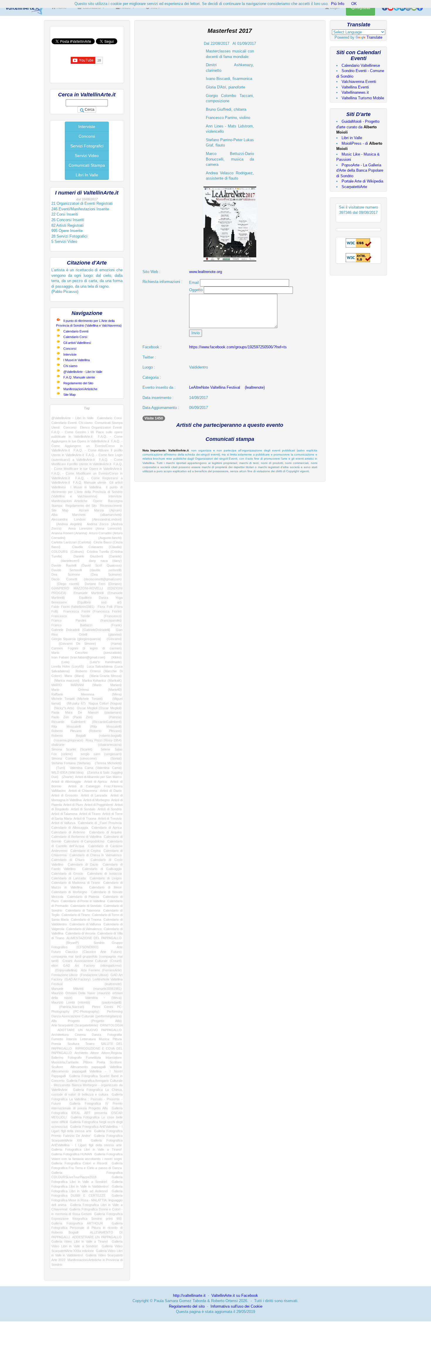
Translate (374, 37)
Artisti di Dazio (111, 790)
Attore (94, 1053)
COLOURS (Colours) (67, 551)
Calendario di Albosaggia (69, 827)
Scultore (57, 1067)
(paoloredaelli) (109, 1002)
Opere (97, 501)
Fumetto (57, 1039)
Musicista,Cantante (65, 1062)
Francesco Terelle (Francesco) (86, 616)
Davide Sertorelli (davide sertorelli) (86, 570)
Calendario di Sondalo (85, 906)
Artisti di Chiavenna (83, 790)
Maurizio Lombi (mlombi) (70, 1002)
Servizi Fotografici (86, 146)
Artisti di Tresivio (110, 818)
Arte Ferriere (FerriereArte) (101, 970)
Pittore (87, 1062)
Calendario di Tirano (76, 915)
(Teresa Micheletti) (107, 763)
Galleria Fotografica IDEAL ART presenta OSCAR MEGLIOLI (87, 1112)
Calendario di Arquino (105, 832)
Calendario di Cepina (85, 850)
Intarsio (71, 1039)
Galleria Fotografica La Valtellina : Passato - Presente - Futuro (87, 1099)
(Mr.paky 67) (75, 703)
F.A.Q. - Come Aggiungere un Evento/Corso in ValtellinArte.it (87, 445)
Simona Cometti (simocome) (74, 758)
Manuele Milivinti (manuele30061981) (86, 988)
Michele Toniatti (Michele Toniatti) (77, 698)
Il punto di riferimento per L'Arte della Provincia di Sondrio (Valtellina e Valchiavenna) (87, 491)
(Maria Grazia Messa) (104, 676)
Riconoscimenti (111, 505)
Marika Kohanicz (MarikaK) (102, 680)
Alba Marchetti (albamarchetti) (86, 514)
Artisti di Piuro (73, 804)
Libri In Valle (87, 175)
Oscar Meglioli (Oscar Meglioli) (99, 708)
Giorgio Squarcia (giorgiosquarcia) (76, 639)
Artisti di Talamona (64, 814)
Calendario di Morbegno (69, 892)
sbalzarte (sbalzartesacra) (86, 744)
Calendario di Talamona (82, 910)
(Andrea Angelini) (66, 524)
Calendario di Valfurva (85, 924)
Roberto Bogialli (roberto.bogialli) (86, 735)
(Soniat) (112, 758)
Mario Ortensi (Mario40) (86, 689)
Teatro (89, 1043)
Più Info (337, 3)
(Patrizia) (111, 717)
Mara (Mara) (74, 676)
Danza (96, 1034)
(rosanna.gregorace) (67, 740)
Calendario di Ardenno (68, 832)
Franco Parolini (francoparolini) (86, 620)
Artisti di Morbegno (96, 800)
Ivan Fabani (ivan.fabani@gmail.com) (78, 657)
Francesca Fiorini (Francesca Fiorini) (92, 611)
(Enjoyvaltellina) (64, 970)
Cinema (80, 1034)
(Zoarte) (67, 777)
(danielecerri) (65, 560)
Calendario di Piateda (83, 896)
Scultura (73, 1043)
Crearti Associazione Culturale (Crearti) (92, 961)
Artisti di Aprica (95, 781)
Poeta (101, 1062)
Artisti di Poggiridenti (98, 804)
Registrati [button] (362, 8)
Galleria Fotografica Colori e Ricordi (79, 1163)
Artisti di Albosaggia (66, 781)
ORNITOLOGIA (111, 1025)
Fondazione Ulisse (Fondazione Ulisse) (79, 975)
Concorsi (87, 136)
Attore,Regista (111, 1053)
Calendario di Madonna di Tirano (75, 882)
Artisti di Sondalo (83, 809)
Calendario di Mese (105, 887)
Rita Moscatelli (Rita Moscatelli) (86, 726)
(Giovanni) (113, 639)
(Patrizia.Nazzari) (67, 1007)
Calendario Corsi (75, 337)
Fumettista (93, 1057)
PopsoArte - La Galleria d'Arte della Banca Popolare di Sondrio (359, 170)
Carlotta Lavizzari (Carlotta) (71, 542)
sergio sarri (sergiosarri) (101, 754)
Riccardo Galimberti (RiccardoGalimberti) (86, 722)
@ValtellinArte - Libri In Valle (82, 371)
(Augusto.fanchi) (102, 538)
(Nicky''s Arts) (62, 708)
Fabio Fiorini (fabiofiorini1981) (72, 606)
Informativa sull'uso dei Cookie (236, 1306)
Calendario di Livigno (106, 878)
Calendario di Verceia (80, 933)
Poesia (56, 1043)
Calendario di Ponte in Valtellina (83, 901)
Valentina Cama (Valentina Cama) (95, 768)
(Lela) (60, 662)
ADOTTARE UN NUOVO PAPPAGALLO (89, 1030)
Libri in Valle (352, 138)
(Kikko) (114, 657)
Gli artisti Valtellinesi (77, 342)
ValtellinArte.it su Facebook (234, 1295)
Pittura (117, 1039)
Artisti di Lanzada (94, 795)
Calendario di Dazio (83, 864)
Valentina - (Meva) (103, 997)
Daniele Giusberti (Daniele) (97, 556)
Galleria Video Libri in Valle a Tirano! (79, 1241)
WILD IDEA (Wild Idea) (67, 772)
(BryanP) (65, 942)
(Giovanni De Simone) (73, 643)
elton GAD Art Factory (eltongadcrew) (86, 965)
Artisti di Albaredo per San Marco (98, 777)
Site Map (69, 394)
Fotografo (75, 1057)
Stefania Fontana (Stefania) (71, 763)
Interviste (86, 126)
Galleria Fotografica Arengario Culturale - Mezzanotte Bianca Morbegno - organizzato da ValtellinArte (87, 1085)
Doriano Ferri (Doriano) (103, 584)
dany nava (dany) (105, 560)
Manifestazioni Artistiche (80, 389)
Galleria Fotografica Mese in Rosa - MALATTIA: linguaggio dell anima (87, 1200)
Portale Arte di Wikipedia (362, 181)
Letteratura (88, 1039)
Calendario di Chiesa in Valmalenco (95, 855)
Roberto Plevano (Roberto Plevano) (86, 731)
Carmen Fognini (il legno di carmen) (86, 648)
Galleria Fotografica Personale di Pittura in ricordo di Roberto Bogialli (87, 1228)
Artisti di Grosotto (64, 795)
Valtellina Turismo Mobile (363, 98)
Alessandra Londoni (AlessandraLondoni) (86, 519)
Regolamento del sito (187, 1306)
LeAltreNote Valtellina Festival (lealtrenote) (227, 387)
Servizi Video (87, 155)
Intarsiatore (114, 1057)
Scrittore (116, 1062)
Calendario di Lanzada (68, 878)
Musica (104, 1039)
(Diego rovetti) (65, 584)
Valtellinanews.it (355, 92)
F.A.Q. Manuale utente (79, 377)
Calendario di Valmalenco (84, 929)
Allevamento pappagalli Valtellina (95, 1067)
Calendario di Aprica (106, 827)
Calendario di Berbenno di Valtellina (76, 836)
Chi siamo (70, 366)
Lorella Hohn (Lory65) (67, 666)
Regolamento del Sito (78, 383)
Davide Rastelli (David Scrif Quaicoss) (86, 565)
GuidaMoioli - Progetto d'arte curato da (357, 126)
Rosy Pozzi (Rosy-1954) (104, 740)
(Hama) (112, 643)
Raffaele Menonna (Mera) (86, 694)
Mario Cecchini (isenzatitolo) (86, 652)
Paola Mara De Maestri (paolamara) (86, 712)
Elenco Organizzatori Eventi (101, 427)
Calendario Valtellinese (361, 65)
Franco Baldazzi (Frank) (86, 625)
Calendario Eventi (75, 331)
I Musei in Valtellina (76, 360)
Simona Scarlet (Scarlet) (71, 749)
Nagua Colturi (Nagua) (105, 703)
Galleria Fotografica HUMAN (71, 1154)
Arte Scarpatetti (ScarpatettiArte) (74, 1025)
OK (354, 3)
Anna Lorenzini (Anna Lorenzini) (95, 528)
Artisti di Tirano (90, 814)
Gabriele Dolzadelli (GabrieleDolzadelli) (80, 630)
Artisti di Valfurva (63, 823)
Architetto (81, 1053)
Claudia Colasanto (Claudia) (97, 547)
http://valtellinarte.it (189, 1295)
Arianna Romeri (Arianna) (69, 533)
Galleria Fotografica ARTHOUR (77, 1223)
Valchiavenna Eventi (359, 81)
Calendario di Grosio (67, 873)
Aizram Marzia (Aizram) (100, 510)
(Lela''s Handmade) (101, 662)
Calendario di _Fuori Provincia (100, 823)
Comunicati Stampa (87, 165)
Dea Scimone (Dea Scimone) (86, 574)
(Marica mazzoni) (65, 680)
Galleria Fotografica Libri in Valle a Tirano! (86, 1149)
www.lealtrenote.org (205, 271)
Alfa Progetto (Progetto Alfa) (86, 1021)
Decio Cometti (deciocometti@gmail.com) (86, 579)
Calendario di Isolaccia (104, 873)
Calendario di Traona (86, 919)
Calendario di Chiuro (67, 860)
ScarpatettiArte (354, 187)
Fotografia (114, 1034)
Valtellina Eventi (355, 87)
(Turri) (58, 768)
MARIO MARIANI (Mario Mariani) (86, 685)
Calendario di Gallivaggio (102, 869)
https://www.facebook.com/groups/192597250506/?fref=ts (238, 347)
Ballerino (57, 1057)
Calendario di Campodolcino (84, 841)
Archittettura (60, 1034)
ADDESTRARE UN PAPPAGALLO (96, 1237)
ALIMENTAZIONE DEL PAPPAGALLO (94, 938)
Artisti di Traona (85, 818)
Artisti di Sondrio (109, 809)
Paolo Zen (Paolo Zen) (72, 717)
